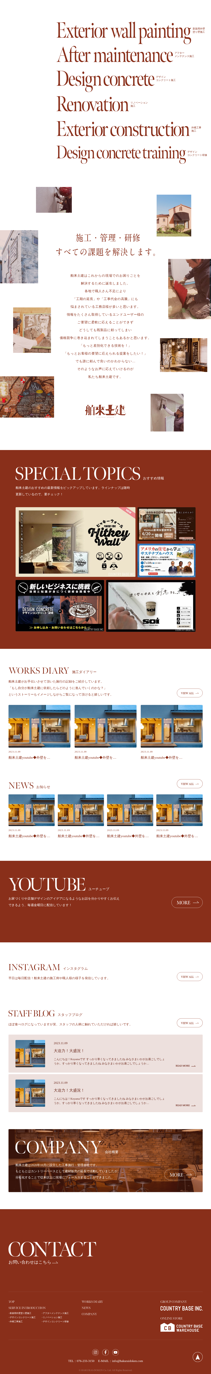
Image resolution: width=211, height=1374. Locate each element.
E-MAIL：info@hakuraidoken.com (120, 1361)
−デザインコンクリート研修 (55, 1321)
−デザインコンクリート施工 (22, 1317)
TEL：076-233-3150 (81, 1361)
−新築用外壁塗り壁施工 (19, 1313)
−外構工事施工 (15, 1321)
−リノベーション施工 (52, 1317)
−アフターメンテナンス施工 (55, 1313)
